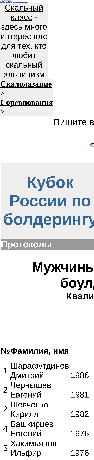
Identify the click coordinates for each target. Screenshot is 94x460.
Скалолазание (26, 83)
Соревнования (26, 102)
